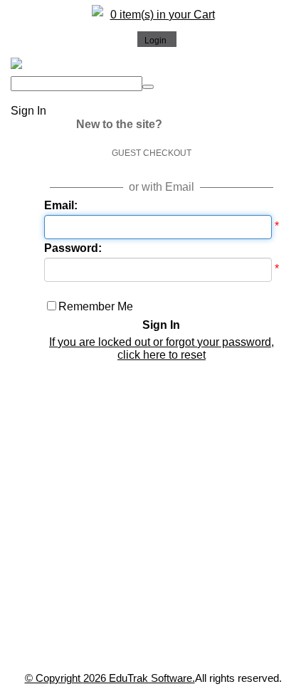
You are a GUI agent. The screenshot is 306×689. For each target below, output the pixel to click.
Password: (73, 248)
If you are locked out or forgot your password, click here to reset (161, 348)
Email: (61, 205)
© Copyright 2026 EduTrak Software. (110, 678)
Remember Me (95, 306)
